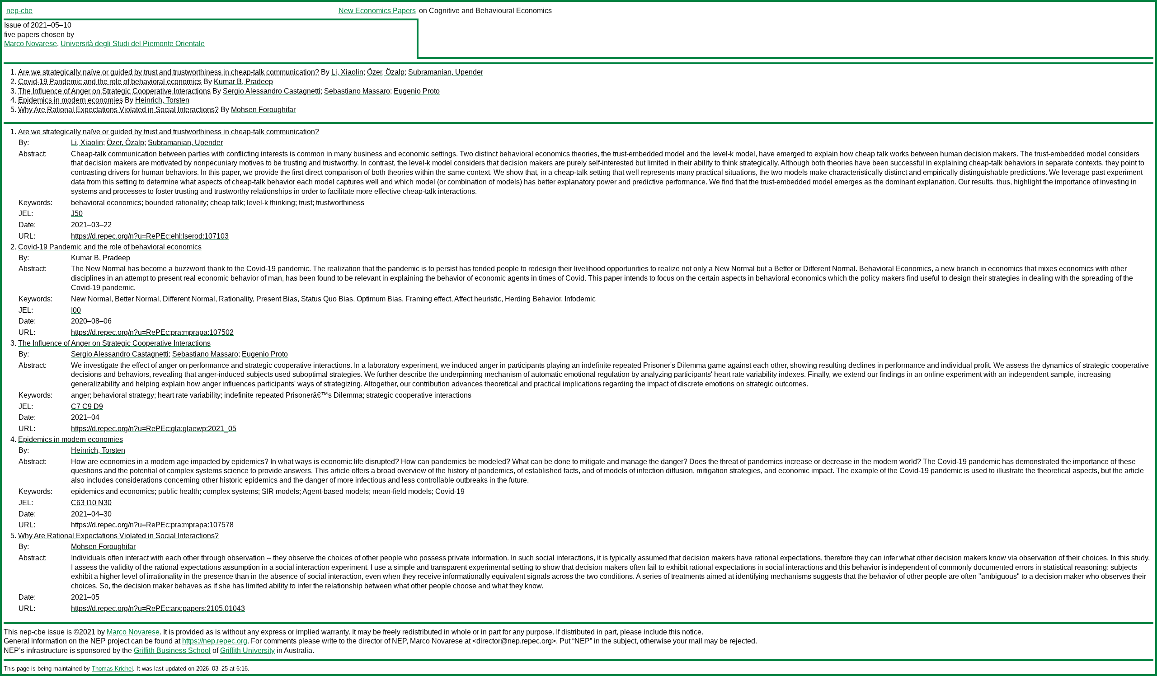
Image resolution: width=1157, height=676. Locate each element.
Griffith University (247, 650)
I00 (76, 310)
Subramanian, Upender (445, 72)
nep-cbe (19, 10)
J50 (77, 213)
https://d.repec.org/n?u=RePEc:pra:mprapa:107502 (152, 332)
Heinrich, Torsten (162, 100)
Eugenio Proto (417, 91)
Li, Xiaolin (347, 72)
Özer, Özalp (385, 72)
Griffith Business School (172, 650)
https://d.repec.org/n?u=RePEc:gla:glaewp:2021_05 (153, 428)
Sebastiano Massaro (357, 91)
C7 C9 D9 (87, 406)
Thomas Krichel (112, 668)
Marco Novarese (30, 43)
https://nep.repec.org (214, 641)
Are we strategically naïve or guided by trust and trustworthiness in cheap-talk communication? (168, 72)
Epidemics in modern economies (70, 100)
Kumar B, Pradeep (243, 81)
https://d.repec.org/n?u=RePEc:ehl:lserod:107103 (150, 236)
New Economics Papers (377, 10)
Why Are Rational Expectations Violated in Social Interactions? (118, 109)
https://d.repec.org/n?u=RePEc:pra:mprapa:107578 (152, 525)
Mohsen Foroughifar (263, 109)
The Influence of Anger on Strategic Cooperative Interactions (114, 91)
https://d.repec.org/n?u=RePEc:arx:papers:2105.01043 (158, 608)
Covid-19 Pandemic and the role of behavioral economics (110, 81)
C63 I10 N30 (91, 503)
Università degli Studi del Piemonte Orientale (133, 43)
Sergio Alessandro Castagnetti (271, 91)
